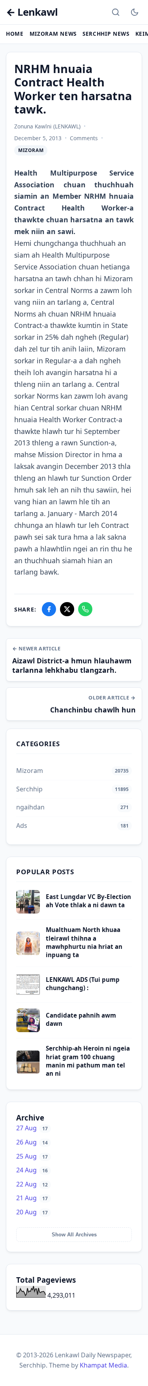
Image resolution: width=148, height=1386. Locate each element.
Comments (84, 138)
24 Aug (32, 1170)
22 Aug (32, 1184)
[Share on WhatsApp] (85, 609)
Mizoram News (53, 33)
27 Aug (32, 1128)
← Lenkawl (32, 12)
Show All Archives (74, 1235)
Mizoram (30, 150)
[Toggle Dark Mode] (134, 12)
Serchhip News (105, 33)
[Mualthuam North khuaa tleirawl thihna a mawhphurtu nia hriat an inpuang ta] (28, 952)
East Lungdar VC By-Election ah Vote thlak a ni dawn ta (88, 901)
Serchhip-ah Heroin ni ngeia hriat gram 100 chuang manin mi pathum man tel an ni (88, 1060)
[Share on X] (67, 609)
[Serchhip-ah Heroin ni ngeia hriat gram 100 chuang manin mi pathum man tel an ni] (28, 1071)
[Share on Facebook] (49, 609)
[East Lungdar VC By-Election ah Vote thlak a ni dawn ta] (28, 911)
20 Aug (32, 1212)
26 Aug (32, 1142)
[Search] (115, 12)
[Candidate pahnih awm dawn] (28, 1029)
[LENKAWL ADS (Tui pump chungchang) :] (28, 994)
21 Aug (32, 1198)
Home (15, 33)
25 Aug (32, 1156)
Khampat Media (103, 1365)
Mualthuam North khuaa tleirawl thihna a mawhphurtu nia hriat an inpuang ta (84, 942)
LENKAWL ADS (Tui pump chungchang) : (83, 984)
